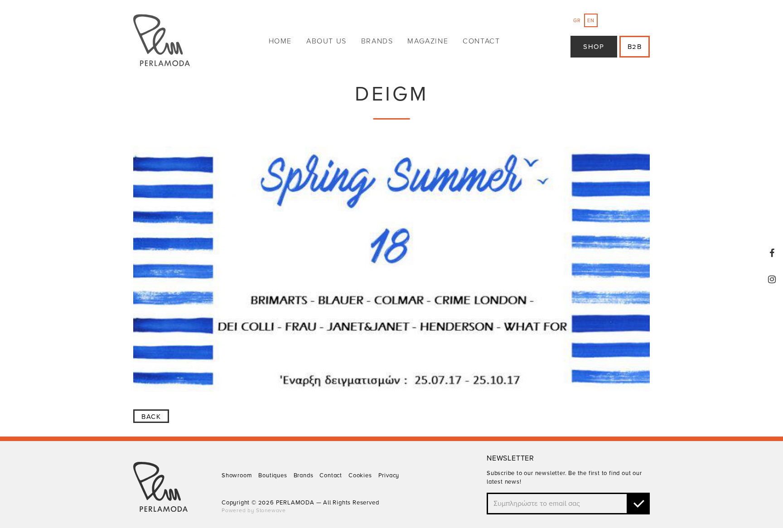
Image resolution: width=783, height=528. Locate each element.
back (151, 417)
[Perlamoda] (161, 41)
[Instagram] (772, 279)
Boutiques (272, 475)
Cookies (360, 475)
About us (326, 41)
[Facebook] (772, 253)
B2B (635, 47)
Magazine (427, 41)
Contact (481, 41)
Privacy (389, 475)
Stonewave (271, 510)
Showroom (237, 475)
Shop (593, 47)
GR (577, 21)
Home (280, 41)
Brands (377, 41)
